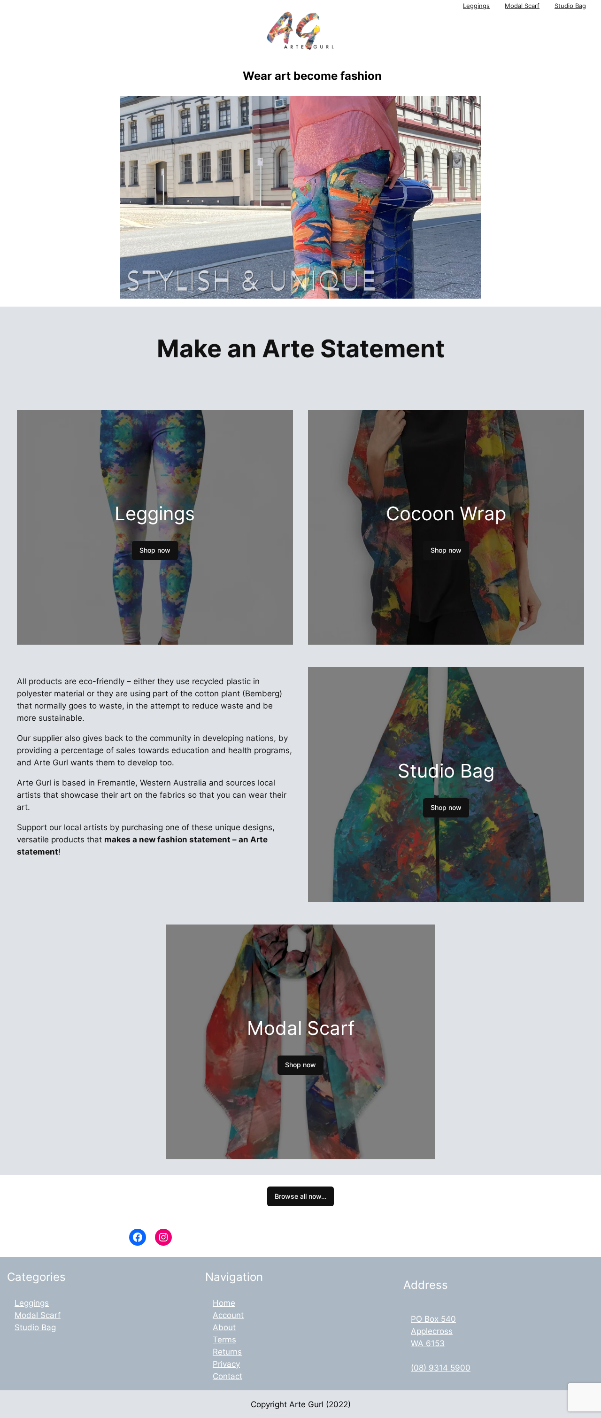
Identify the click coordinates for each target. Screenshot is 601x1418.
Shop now (154, 550)
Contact (227, 1376)
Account (228, 1315)
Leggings (476, 5)
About (224, 1327)
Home (224, 1303)
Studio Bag (570, 5)
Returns (227, 1351)
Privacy (226, 1364)
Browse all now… (300, 1196)
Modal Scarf (522, 5)
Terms (224, 1339)
